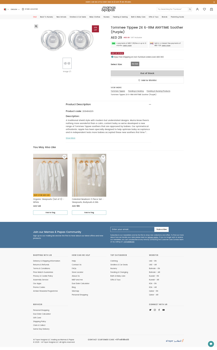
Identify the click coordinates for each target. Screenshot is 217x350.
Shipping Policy (39, 321)
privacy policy (153, 237)
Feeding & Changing (119, 272)
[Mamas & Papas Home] (109, 9)
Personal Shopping (80, 295)
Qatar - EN (153, 291)
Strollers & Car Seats (119, 265)
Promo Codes (39, 287)
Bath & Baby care (117, 276)
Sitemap (75, 291)
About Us (76, 276)
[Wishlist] (64, 157)
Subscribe (161, 229)
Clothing (114, 261)
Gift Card (37, 318)
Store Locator (31, 9)
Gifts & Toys (115, 280)
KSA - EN (152, 283)
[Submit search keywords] (190, 9)
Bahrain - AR (154, 272)
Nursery (113, 268)
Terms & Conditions (41, 268)
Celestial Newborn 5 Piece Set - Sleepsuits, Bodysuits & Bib (88, 200)
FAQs (74, 268)
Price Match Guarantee (43, 272)
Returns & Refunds (41, 265)
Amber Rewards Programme (45, 291)
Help (74, 261)
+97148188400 (128, 242)
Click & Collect (39, 325)
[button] (35, 17)
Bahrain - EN (154, 268)
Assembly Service (40, 280)
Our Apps (37, 283)
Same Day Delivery (41, 329)
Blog (74, 287)
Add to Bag (50, 212)
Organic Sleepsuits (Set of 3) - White (48, 200)
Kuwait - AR (154, 280)
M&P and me (77, 280)
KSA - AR (153, 287)
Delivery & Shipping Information (46, 261)
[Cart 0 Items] (211, 9)
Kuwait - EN (154, 276)
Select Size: (116, 64)
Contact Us (76, 265)
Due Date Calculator (80, 283)
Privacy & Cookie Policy (43, 276)
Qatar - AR (153, 295)
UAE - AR (153, 265)
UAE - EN (152, 261)
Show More (70, 138)
